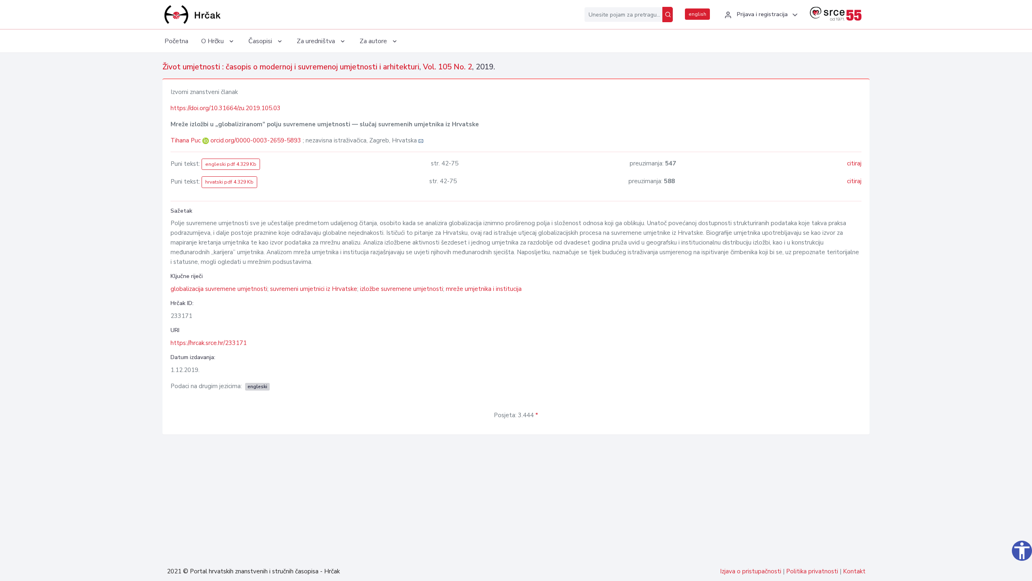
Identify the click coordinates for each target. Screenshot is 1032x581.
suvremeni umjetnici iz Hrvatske (313, 289)
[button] (760, 15)
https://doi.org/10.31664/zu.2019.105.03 (226, 108)
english (697, 14)
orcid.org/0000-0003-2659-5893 (255, 140)
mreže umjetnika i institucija (484, 289)
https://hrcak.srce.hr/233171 (209, 343)
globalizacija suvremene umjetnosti (219, 289)
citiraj (854, 163)
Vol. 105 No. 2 (447, 67)
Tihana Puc (186, 140)
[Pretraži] (667, 14)
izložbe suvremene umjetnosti (401, 289)
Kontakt (854, 571)
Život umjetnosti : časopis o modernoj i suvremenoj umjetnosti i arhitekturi (290, 67)
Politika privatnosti (812, 571)
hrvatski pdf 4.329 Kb (229, 182)
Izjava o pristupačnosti (750, 571)
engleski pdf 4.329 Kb (230, 164)
